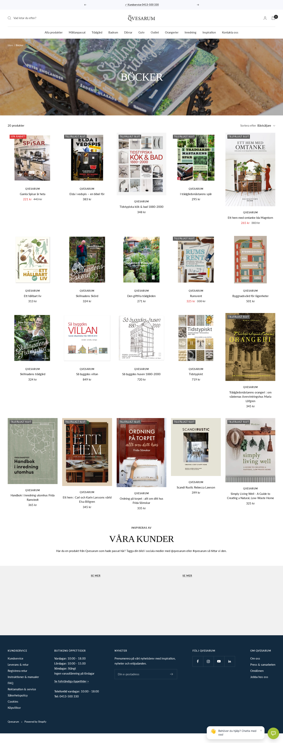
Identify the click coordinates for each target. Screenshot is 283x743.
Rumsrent (196, 296)
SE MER (187, 575)
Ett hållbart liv (32, 296)
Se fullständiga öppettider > (71, 681)
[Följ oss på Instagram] (208, 661)
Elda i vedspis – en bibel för (87, 194)
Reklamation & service (22, 689)
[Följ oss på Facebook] (198, 661)
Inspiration (209, 32)
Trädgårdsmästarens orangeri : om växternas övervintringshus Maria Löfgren (250, 397)
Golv (141, 32)
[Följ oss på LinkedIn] (229, 661)
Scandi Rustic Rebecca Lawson (196, 487)
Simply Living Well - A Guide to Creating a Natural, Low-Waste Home (250, 496)
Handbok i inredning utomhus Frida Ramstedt (32, 497)
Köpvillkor (14, 707)
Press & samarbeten (262, 664)
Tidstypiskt (196, 374)
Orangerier (171, 32)
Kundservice (15, 658)
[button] (273, 733)
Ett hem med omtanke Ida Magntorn (250, 217)
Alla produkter (54, 32)
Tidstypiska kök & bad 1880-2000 (141, 206)
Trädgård (97, 32)
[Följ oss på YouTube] (219, 661)
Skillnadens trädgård (32, 374)
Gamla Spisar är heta (32, 194)
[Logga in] (265, 18)
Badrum (113, 32)
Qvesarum (32, 188)
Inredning (190, 32)
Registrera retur (17, 670)
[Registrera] (171, 674)
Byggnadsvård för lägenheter (250, 296)
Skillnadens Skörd (87, 296)
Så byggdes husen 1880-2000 (141, 374)
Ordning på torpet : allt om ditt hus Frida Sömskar (141, 501)
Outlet (155, 32)
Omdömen (257, 670)
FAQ (10, 683)
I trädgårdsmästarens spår (196, 194)
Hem (10, 45)
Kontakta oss (230, 32)
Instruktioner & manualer (23, 677)
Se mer (95, 575)
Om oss (255, 658)
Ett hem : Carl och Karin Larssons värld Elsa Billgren (87, 499)
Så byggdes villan (87, 374)
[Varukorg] (273, 18)
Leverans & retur (18, 664)
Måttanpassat (77, 32)
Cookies (13, 701)
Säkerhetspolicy (18, 695)
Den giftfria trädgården (141, 296)
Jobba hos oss (259, 677)
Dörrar (128, 32)
